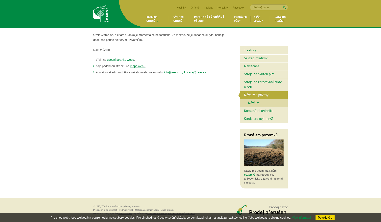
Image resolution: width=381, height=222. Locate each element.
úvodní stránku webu (120, 59)
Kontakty (222, 7)
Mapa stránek (167, 210)
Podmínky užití (126, 210)
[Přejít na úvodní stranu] (101, 14)
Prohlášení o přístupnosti (105, 210)
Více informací (301, 217)
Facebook (238, 7)
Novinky (181, 7)
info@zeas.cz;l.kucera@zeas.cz (185, 72)
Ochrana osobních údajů (147, 210)
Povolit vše (325, 217)
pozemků (250, 174)
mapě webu (137, 66)
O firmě (195, 7)
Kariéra (208, 7)
